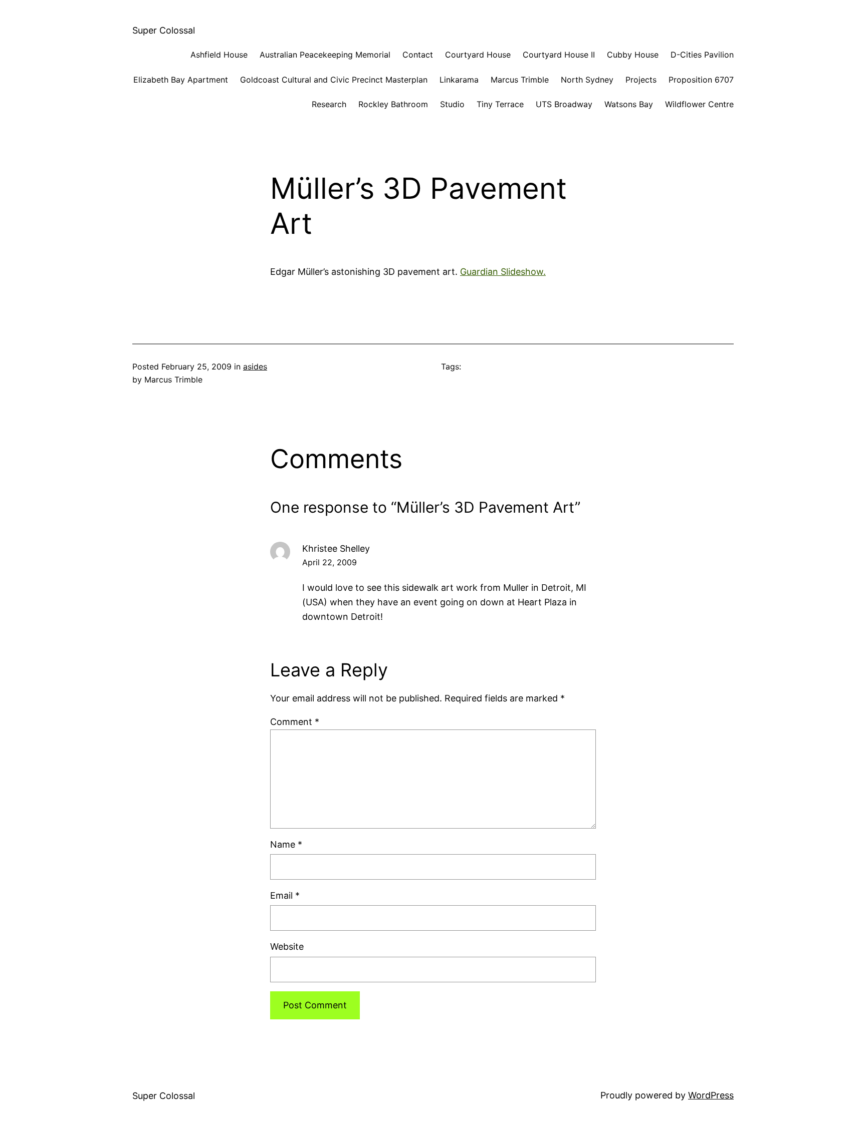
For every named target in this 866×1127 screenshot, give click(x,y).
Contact (417, 55)
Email (285, 895)
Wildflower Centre (699, 104)
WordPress (711, 1095)
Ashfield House (219, 55)
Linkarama (459, 80)
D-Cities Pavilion (702, 55)
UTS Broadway (564, 104)
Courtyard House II (559, 55)
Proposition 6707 (701, 80)
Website (287, 946)
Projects (641, 80)
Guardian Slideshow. (503, 271)
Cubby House (633, 55)
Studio (452, 104)
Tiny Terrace (500, 104)
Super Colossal (163, 30)
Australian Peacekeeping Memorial (325, 55)
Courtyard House (478, 55)
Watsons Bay (628, 104)
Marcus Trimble (520, 80)
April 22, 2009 (329, 562)
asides (255, 366)
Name (286, 844)
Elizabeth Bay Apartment (180, 80)
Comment (294, 721)
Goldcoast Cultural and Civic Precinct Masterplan (333, 80)
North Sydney (587, 80)
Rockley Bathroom (393, 104)
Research (329, 104)
